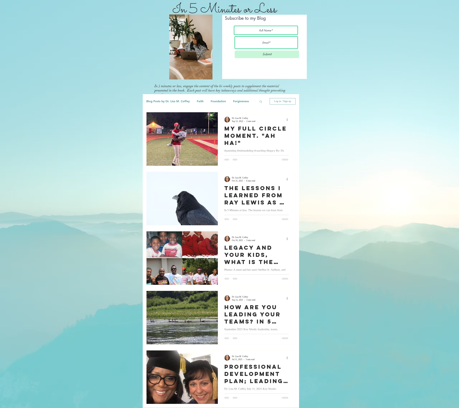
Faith (200, 101)
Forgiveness (241, 101)
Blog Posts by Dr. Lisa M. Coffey (168, 101)
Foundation (218, 101)
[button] (260, 102)
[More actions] (288, 119)
